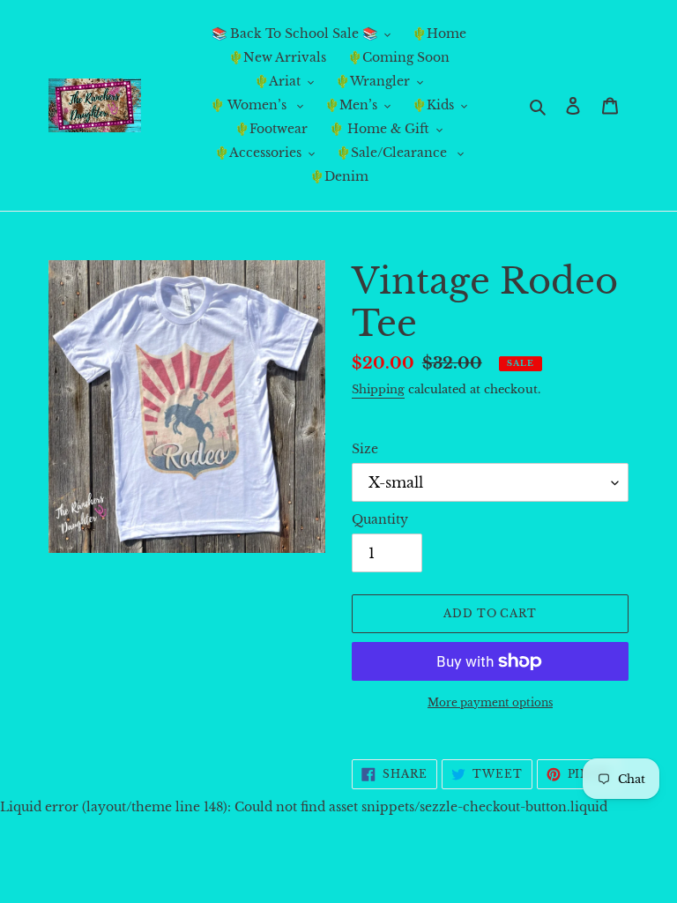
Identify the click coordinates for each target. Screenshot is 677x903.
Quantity (380, 519)
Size (365, 449)
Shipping (378, 389)
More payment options (490, 702)
